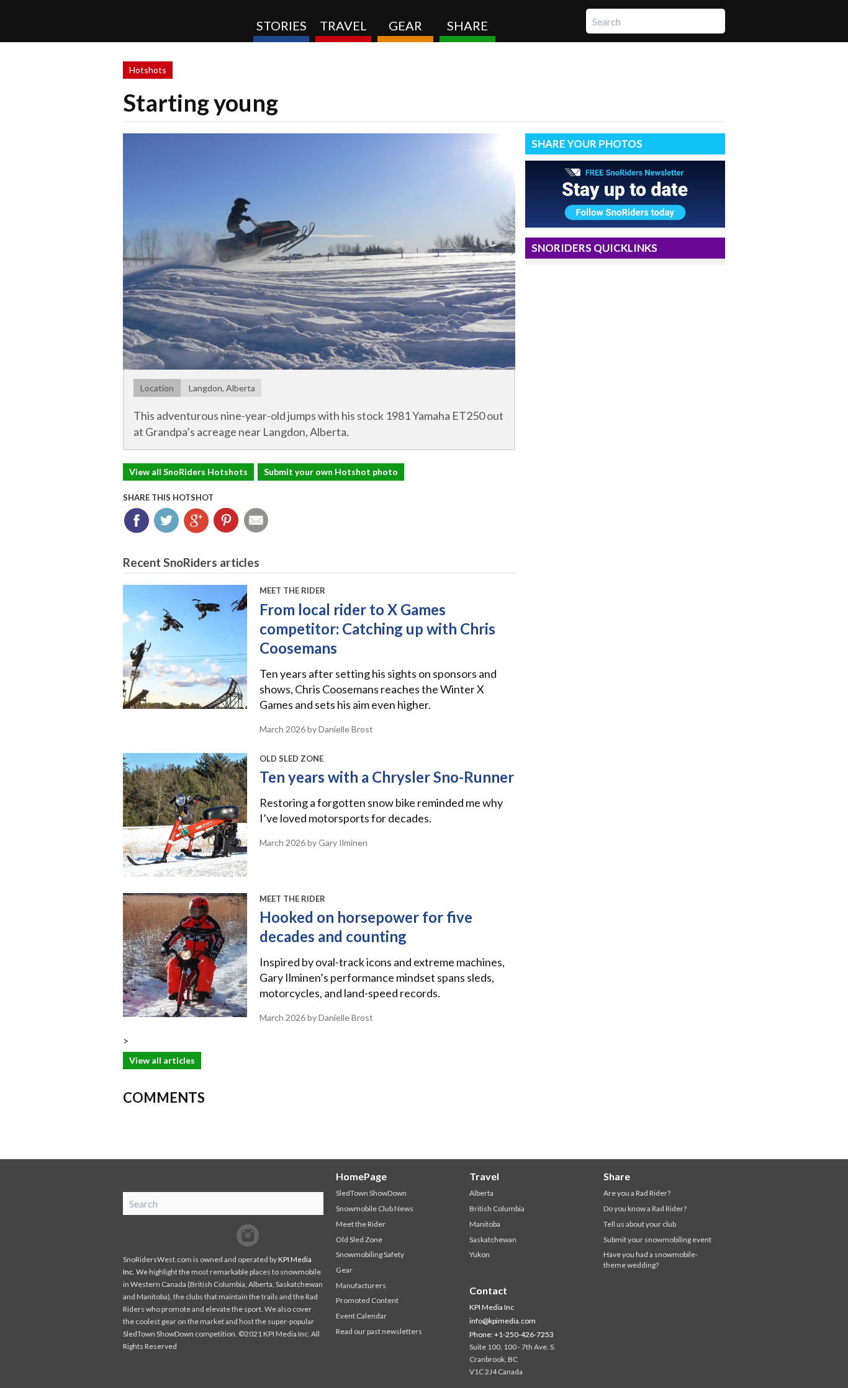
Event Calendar (361, 1315)
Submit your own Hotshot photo (331, 471)
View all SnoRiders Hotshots (188, 471)
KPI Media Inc (491, 1307)
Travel (343, 25)
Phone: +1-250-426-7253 (511, 1334)
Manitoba (484, 1224)
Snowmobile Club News (374, 1208)
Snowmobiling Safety (370, 1254)
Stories (281, 25)
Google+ (196, 520)
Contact (488, 1290)
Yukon (479, 1254)
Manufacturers (361, 1285)
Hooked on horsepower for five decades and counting (365, 926)
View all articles (162, 1060)
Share (467, 25)
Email (256, 520)
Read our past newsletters (379, 1331)
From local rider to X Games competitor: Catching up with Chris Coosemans (377, 628)
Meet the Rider (292, 590)
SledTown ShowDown (371, 1193)
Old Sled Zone (291, 758)
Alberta (481, 1193)
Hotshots (147, 70)
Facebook (137, 520)
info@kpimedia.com (502, 1320)
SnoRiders (183, 21)
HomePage (361, 1176)
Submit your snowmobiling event (657, 1239)
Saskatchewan (492, 1239)
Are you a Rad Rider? (636, 1193)
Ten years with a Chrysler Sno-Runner (386, 777)
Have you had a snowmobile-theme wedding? (650, 1260)
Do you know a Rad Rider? (645, 1208)
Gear (405, 25)
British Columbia (497, 1208)
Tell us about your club (639, 1224)
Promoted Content (367, 1300)
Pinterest (226, 520)
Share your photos (587, 143)
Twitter (166, 520)
